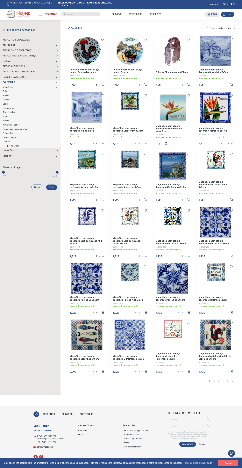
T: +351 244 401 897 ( (46, 436)
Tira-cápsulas (9, 112)
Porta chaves (8, 108)
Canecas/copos (10, 137)
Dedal (5, 104)
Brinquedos (8, 133)
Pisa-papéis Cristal (11, 146)
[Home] (18, 14)
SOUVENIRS (9, 82)
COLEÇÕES (8, 150)
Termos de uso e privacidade (188, 438)
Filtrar (51, 187)
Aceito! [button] (228, 463)
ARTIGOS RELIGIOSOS (14, 66)
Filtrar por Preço (12, 167)
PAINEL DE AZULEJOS (14, 77)
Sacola (6, 121)
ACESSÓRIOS (9, 45)
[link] (231, 453)
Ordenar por (212, 28)
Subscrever (187, 444)
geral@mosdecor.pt (45, 447)
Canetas (6, 141)
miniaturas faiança (11, 125)
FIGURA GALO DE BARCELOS (17, 50)
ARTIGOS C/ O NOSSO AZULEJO (19, 71)
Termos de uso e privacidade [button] (197, 463)
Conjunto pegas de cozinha (15, 129)
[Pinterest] (234, 4)
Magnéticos (8, 87)
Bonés (5, 116)
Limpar (37, 187)
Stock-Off (7, 156)
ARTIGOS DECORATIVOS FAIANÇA (20, 55)
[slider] (3, 172)
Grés (5, 91)
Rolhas (6, 100)
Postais (6, 95)
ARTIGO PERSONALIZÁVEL (16, 39)
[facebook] (231, 4)
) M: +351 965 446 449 (46, 442)
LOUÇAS (7, 61)
